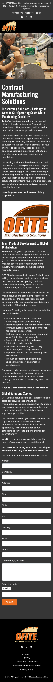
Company (7, 471)
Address (6, 483)
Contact (26, 654)
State (4, 505)
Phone (5, 549)
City (4, 494)
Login (38, 12)
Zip (3, 516)
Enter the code (10, 584)
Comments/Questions (13, 560)
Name (6, 460)
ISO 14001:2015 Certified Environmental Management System (26, 7)
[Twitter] (27, 17)
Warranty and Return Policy (27, 665)
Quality (26, 657)
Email (5, 538)
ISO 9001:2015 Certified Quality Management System (25, 3)
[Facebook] (22, 17)
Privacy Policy (26, 669)
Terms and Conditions (26, 661)
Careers (29, 12)
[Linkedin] (31, 17)
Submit (9, 602)
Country (6, 527)
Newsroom (17, 12)
